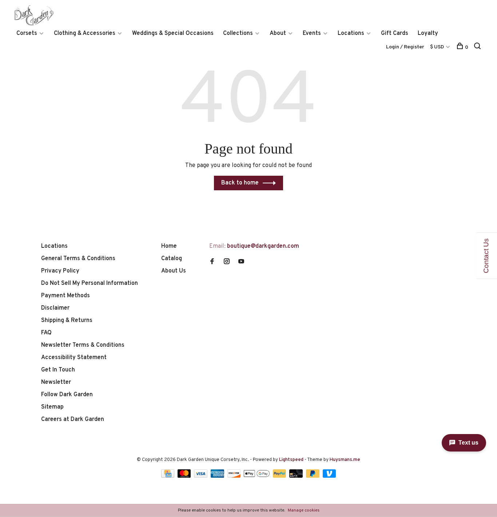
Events (312, 33)
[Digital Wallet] (257, 476)
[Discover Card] (234, 476)
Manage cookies (303, 510)
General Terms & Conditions (78, 258)
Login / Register (405, 47)
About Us (173, 271)
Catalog (171, 258)
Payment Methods (65, 295)
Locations (351, 33)
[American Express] (218, 476)
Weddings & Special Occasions (173, 33)
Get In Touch (58, 370)
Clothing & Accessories (84, 33)
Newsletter (56, 382)
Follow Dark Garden (67, 394)
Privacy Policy (60, 271)
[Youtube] (241, 262)
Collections (238, 33)
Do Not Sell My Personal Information (89, 283)
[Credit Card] (168, 476)
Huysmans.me (345, 460)
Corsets (26, 33)
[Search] (478, 47)
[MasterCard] (185, 476)
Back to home (240, 183)
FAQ (46, 333)
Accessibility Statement (74, 357)
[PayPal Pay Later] (313, 476)
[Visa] (201, 476)
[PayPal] (280, 476)
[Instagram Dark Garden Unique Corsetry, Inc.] (227, 262)
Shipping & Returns (66, 320)
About (278, 33)
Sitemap (52, 407)
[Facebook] (212, 262)
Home (169, 246)
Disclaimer (55, 308)
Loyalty (428, 33)
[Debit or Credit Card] (296, 476)
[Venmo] (329, 476)
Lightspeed (291, 460)
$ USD (437, 47)
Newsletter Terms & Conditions (82, 345)
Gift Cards (394, 33)
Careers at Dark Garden (72, 419)
